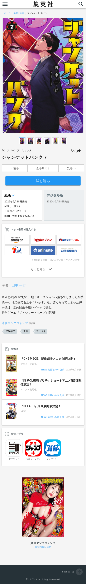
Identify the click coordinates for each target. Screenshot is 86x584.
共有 (73, 150)
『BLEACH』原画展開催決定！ (40, 406)
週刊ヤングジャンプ (15, 323)
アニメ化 (41, 331)
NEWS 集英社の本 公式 (52, 370)
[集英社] (43, 4)
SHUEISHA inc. (34, 579)
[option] (43, 75)
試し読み (43, 181)
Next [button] (82, 75)
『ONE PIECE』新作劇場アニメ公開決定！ (48, 358)
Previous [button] (4, 75)
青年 (25, 331)
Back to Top (72, 571)
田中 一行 (19, 285)
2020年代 (10, 331)
